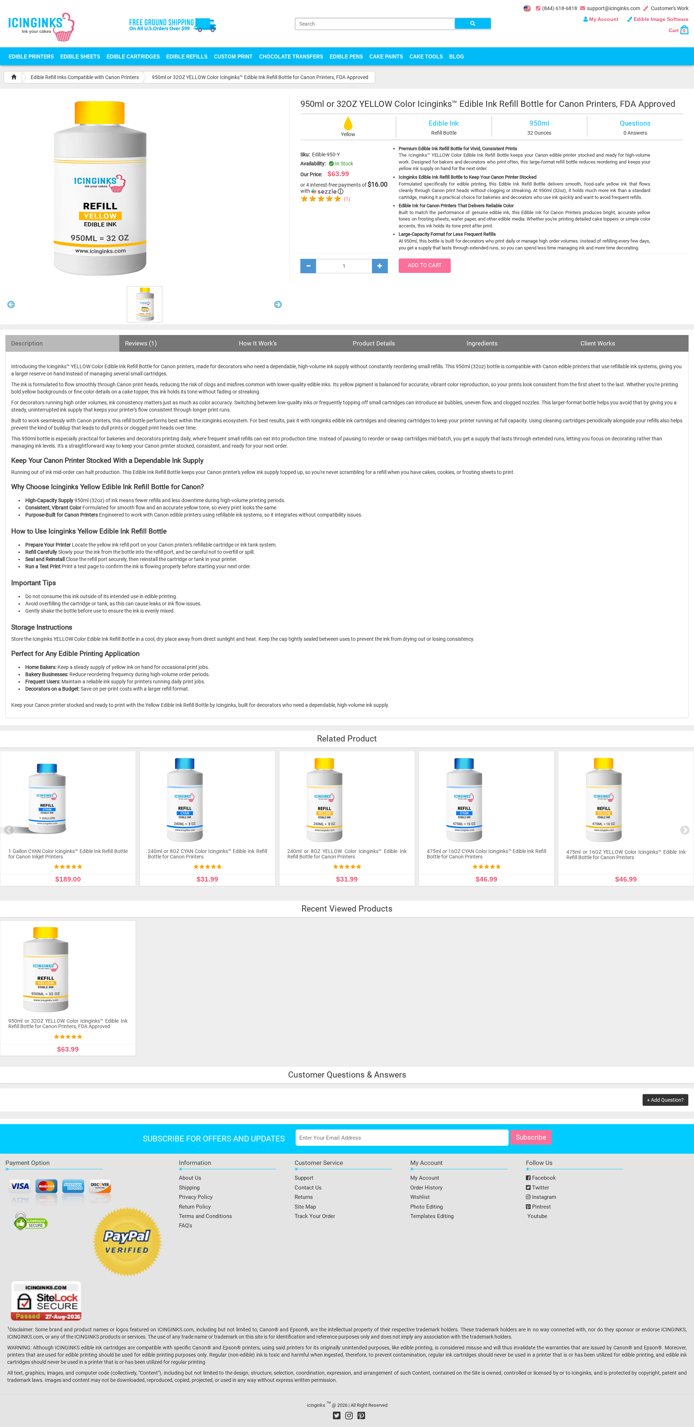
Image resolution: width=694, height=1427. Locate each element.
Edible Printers (31, 56)
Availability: (313, 163)
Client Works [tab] (598, 343)
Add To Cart (425, 265)
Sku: (305, 154)
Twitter (540, 1187)
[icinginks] (41, 26)
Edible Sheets (80, 56)
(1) (347, 199)
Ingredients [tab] (482, 343)
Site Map (305, 1207)
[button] (11, 306)
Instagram (543, 1197)
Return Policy (195, 1207)
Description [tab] (27, 343)
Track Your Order (315, 1216)
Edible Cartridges (133, 56)
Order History (426, 1187)
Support (304, 1178)
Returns (304, 1197)
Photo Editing (426, 1207)
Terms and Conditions (205, 1216)
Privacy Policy (196, 1197)
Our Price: (311, 174)
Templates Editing (432, 1216)
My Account (604, 19)
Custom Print (233, 56)
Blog (456, 56)
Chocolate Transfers (291, 56)
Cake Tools (426, 56)
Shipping (189, 1187)
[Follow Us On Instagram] (349, 1415)
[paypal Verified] (127, 1243)
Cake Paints (386, 56)
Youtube (536, 1216)
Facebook (543, 1178)
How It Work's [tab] (258, 343)
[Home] (14, 77)
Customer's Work (669, 8)
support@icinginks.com (613, 8)
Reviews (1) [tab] (141, 343)
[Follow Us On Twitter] (336, 1415)
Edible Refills (186, 56)
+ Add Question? (665, 1100)
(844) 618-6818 (559, 8)
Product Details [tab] (374, 343)
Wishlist (420, 1197)
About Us (190, 1178)
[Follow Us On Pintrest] (361, 1415)
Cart (677, 30)
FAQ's (185, 1225)
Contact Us (308, 1187)
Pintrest (541, 1207)
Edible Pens (346, 56)
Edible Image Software (660, 19)
